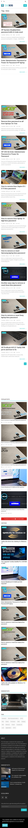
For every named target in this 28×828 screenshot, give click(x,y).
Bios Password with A (13, 718)
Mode (7, 721)
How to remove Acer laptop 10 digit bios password (13, 220)
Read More (22, 41)
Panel (13, 724)
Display (23, 721)
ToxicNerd (3, 34)
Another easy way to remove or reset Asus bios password (13, 284)
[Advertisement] (14, 80)
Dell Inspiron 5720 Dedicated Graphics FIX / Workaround (18, 769)
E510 (21, 718)
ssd (3, 727)
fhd (3, 721)
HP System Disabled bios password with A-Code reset (12, 31)
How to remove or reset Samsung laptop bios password (13, 252)
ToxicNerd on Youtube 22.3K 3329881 (14, 519)
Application (8, 727)
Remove (8, 724)
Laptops (4, 15)
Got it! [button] (5, 825)
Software (4, 268)
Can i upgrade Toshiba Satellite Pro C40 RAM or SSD (19, 776)
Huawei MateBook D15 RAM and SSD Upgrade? (12, 487)
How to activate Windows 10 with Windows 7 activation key (17, 783)
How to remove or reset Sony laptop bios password (12, 316)
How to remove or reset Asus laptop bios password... (14, 442)
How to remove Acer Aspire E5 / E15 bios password (13, 187)
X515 (14, 727)
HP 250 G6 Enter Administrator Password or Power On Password (13, 154)
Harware (4, 718)
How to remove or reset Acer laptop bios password (13, 420)
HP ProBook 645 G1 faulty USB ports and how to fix (13, 348)
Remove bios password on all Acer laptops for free (12, 122)
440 (3, 724)
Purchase (13, 721)
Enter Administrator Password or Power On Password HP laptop (13, 62)
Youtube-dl (19, 724)
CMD (18, 721)
